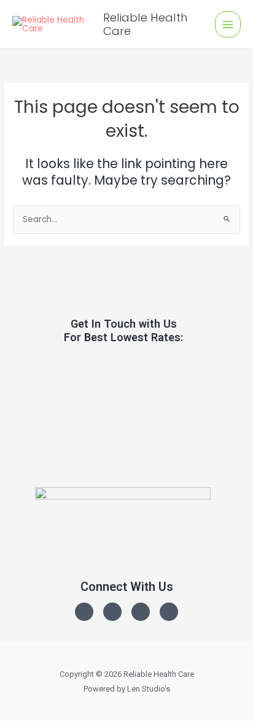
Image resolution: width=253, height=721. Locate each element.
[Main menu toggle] (228, 24)
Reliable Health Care (145, 24)
